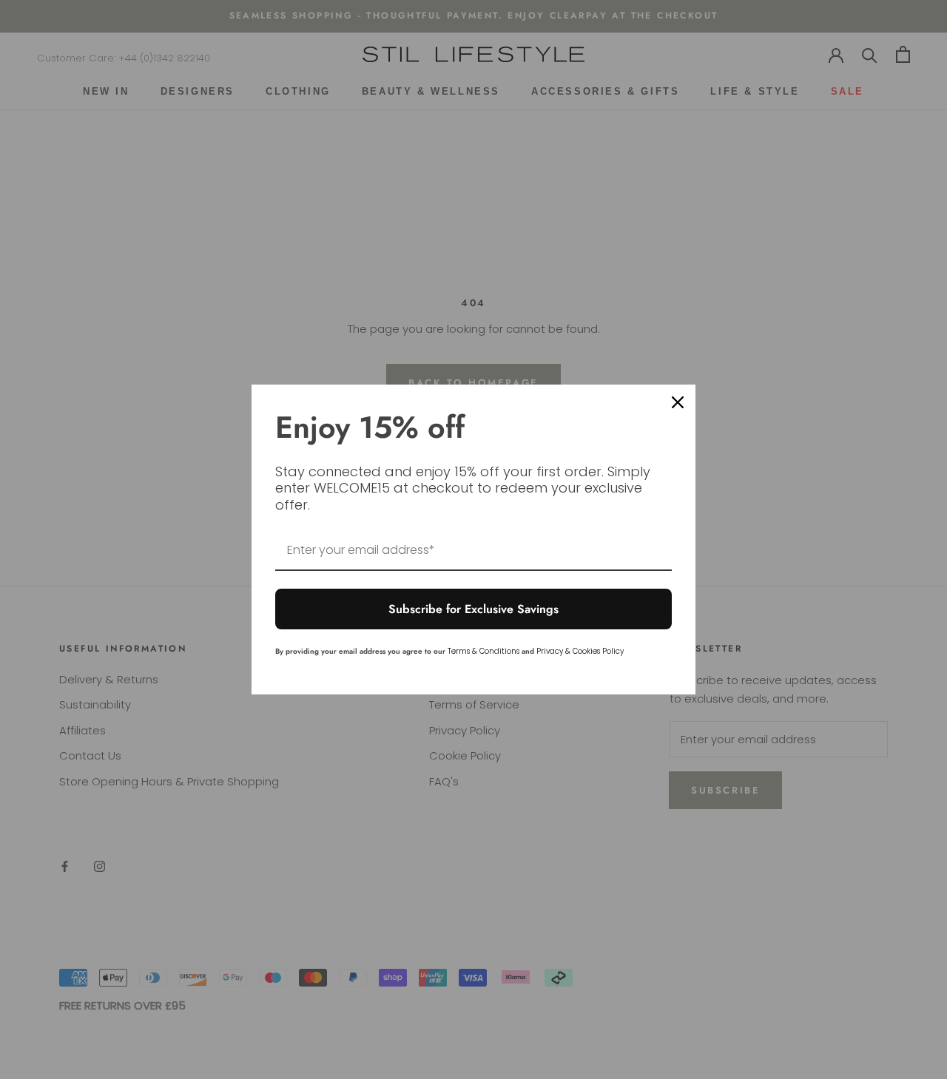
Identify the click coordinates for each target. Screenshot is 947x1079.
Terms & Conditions (483, 651)
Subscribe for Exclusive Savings (473, 609)
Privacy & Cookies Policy (580, 651)
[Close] (677, 402)
